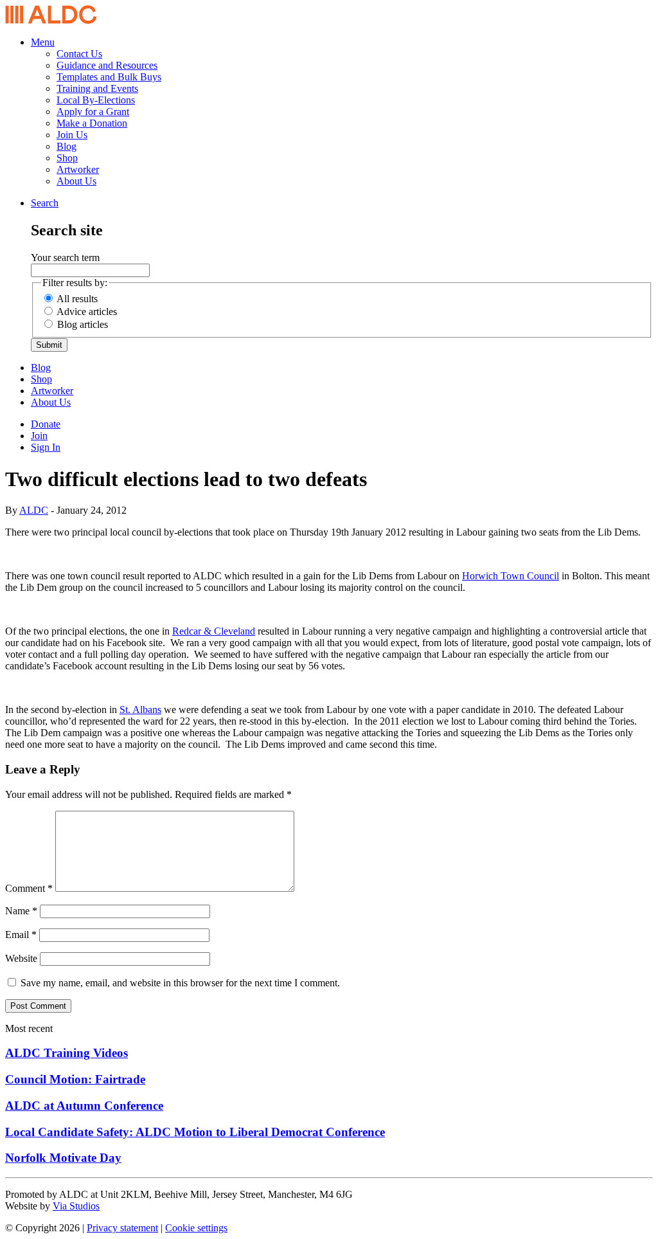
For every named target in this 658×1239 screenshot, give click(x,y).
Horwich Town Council (510, 575)
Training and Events (97, 88)
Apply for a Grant (93, 111)
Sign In (45, 447)
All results (77, 298)
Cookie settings (196, 1227)
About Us (76, 181)
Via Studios (76, 1205)
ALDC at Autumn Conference (84, 1105)
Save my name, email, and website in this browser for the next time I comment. (180, 982)
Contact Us (79, 53)
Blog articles (82, 324)
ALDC (33, 510)
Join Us (72, 134)
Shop (67, 157)
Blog (66, 146)
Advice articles (87, 311)
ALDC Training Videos (66, 1053)
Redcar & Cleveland (213, 631)
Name (21, 910)
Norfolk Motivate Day (63, 1157)
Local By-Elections (96, 100)
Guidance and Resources (107, 65)
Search (44, 202)
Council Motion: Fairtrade (75, 1079)
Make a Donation (92, 123)
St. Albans (140, 709)
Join (39, 435)
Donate (45, 424)
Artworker (78, 169)
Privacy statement (122, 1227)
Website (21, 958)
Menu (43, 42)
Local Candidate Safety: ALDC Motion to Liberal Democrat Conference (195, 1132)
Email (21, 934)
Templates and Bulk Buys (109, 76)
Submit (49, 345)
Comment (29, 888)
